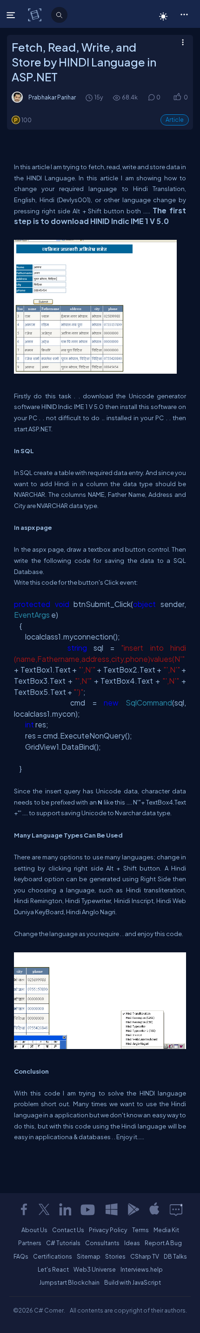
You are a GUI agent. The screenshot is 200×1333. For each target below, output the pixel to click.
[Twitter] (44, 1209)
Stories (115, 1256)
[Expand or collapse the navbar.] (12, 14)
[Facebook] (23, 1209)
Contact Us (68, 1230)
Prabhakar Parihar (52, 97)
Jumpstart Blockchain (69, 1282)
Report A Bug (163, 1243)
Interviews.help (141, 1269)
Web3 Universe (94, 1269)
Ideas (132, 1243)
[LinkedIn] (65, 1209)
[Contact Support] (176, 1209)
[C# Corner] (35, 14)
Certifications (52, 1256)
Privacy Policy (108, 1230)
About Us (34, 1230)
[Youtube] (88, 1209)
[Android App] (133, 1209)
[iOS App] (154, 1209)
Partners (29, 1243)
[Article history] (89, 97)
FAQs (20, 1256)
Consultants (102, 1243)
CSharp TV (144, 1256)
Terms (140, 1230)
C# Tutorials (63, 1243)
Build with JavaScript (132, 1282)
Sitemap (88, 1256)
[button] (184, 14)
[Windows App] (112, 1209)
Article (175, 119)
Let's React (53, 1269)
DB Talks (175, 1256)
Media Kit (166, 1230)
